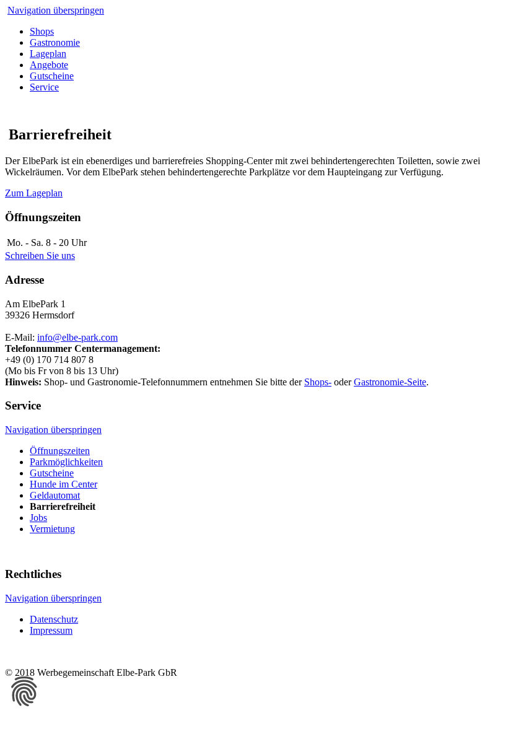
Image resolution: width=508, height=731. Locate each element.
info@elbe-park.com (77, 337)
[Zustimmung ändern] (24, 691)
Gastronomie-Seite (390, 382)
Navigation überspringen (55, 10)
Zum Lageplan (34, 193)
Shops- (317, 382)
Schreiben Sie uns (40, 255)
